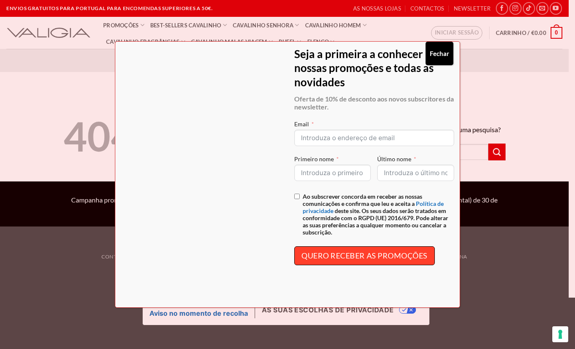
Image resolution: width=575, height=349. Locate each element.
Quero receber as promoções (364, 255)
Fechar (439, 53)
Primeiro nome (314, 159)
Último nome (394, 159)
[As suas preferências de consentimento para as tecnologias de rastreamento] (560, 334)
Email (301, 124)
